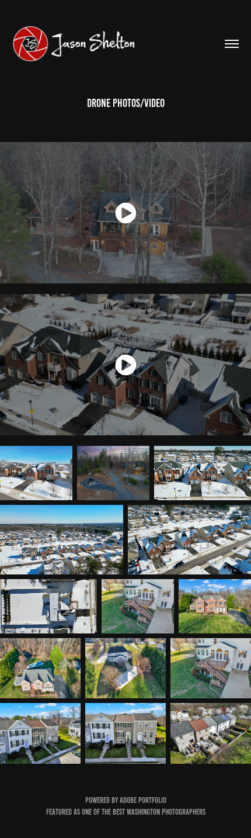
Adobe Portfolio (143, 800)
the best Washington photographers (153, 812)
